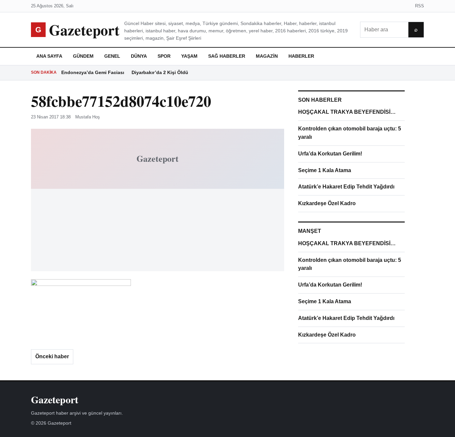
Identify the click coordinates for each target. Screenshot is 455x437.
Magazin (267, 56)
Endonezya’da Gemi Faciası (92, 72)
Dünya (139, 56)
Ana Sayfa (49, 56)
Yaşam (189, 56)
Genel (112, 56)
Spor (164, 56)
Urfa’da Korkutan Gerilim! (330, 153)
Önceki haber (52, 356)
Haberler (301, 56)
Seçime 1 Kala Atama (324, 170)
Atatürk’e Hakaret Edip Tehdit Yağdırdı (346, 186)
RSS (419, 5)
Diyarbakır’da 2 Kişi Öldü (160, 72)
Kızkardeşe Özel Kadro (327, 203)
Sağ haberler (226, 56)
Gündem (83, 56)
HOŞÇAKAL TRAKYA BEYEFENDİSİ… (347, 112)
